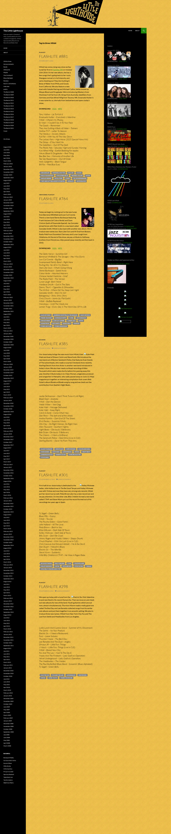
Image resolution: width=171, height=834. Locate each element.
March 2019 (7, 395)
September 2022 (8, 278)
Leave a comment (60, 348)
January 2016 (7, 501)
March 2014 (7, 562)
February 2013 (8, 598)
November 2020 (8, 339)
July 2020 (6, 350)
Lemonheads (67, 452)
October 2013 (7, 576)
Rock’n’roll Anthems (9, 83)
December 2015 (8, 503)
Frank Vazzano (46, 318)
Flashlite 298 (57, 70)
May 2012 (6, 623)
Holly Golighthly (47, 175)
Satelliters (58, 178)
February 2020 (8, 364)
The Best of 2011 (8, 100)
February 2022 (8, 297)
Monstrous (45, 323)
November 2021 (8, 306)
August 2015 (7, 515)
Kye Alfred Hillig (62, 175)
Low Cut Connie (58, 320)
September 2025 (8, 177)
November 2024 (8, 205)
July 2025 (6, 183)
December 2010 (8, 671)
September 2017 (8, 445)
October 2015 (7, 509)
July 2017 (6, 450)
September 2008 (8, 732)
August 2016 (7, 481)
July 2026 (6, 150)
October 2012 (7, 609)
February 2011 (8, 665)
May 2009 (6, 710)
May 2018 (6, 423)
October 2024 (7, 208)
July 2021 (6, 317)
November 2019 (8, 372)
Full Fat (71, 173)
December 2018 (8, 403)
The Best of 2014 (8, 109)
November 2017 (8, 439)
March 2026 (7, 161)
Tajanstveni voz (8, 777)
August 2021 (7, 314)
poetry (5, 89)
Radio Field (67, 323)
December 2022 (8, 269)
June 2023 (6, 253)
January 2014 (7, 567)
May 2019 (6, 389)
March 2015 (7, 528)
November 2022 (8, 272)
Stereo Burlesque (61, 326)
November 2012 (8, 606)
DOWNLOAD (122, 129)
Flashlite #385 (53, 343)
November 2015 (8, 506)
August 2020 (7, 347)
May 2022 (6, 289)
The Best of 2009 (8, 95)
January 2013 (7, 601)
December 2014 (8, 537)
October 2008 (7, 729)
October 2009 (7, 704)
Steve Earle (45, 457)
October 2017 (7, 442)
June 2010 (6, 682)
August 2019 (7, 381)
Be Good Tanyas (46, 563)
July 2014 (6, 551)
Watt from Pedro (8, 783)
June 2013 (6, 587)
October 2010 (7, 676)
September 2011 (8, 645)
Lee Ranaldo (71, 675)
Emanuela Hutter (59, 173)
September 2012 (8, 612)
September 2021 (8, 311)
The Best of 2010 (8, 97)
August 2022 (7, 281)
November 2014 (8, 540)
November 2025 (8, 172)
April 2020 (6, 359)
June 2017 (6, 453)
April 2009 (6, 712)
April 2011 (6, 659)
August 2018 (7, 414)
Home (130, 30)
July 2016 (6, 484)
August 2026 (7, 147)
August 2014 (7, 548)
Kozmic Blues (7, 763)
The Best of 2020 (8, 125)
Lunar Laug (72, 320)
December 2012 (8, 604)
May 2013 (6, 590)
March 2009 (7, 715)
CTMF (69, 563)
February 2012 (8, 632)
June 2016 (6, 487)
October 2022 (7, 275)
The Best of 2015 (8, 111)
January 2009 (7, 721)
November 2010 (8, 673)
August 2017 (7, 448)
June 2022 (6, 286)
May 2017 (6, 456)
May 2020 (6, 356)
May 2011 (6, 657)
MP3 (60, 109)
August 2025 (7, 180)
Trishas (88, 566)
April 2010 (6, 687)
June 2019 (6, 386)
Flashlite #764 (53, 198)
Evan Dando (45, 452)
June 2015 (6, 520)
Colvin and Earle (84, 449)
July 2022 (6, 283)
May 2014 (6, 556)
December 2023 (8, 236)
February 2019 (8, 398)
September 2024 (8, 211)
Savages (76, 323)
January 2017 (7, 467)
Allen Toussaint (46, 449)
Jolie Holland (79, 563)
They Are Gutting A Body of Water (53, 181)
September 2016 (8, 478)
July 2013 (6, 584)
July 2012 (6, 618)
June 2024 (6, 219)
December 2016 (8, 470)
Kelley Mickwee (46, 566)
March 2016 (7, 495)
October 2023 (7, 242)
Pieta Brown (67, 566)
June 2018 (6, 420)
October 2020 (7, 342)
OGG (54, 109)
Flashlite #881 (53, 56)
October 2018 (7, 409)
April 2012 (6, 626)
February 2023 (8, 264)
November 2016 (8, 473)
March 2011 (7, 662)
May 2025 (6, 189)
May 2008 (6, 740)
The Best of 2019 (8, 122)
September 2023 (8, 244)
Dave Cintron (85, 315)
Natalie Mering (46, 178)
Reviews (42, 340)
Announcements (8, 64)
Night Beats (86, 452)
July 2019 (6, 384)
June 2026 (6, 152)
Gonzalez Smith (60, 318)
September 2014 (8, 545)
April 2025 (6, 191)
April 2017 (6, 459)
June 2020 (6, 353)
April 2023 (6, 258)
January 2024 (7, 233)
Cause (5, 131)
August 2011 (7, 648)
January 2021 (7, 333)
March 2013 (7, 595)
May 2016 (6, 489)
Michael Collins (77, 175)
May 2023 (6, 255)
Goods (79, 173)
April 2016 (6, 492)
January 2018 (7, 434)
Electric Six (45, 675)
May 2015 (6, 523)
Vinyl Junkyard (8, 75)
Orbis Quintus (7, 769)
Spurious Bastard (8, 774)
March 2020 (7, 361)
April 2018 (6, 425)
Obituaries (43, 195)
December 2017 (8, 437)
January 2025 (7, 200)
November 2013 (8, 573)
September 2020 (8, 345)
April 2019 (6, 392)
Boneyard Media (8, 758)
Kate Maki (56, 452)
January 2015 (7, 534)
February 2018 (8, 431)
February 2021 (8, 331)
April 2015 (6, 526)
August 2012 (7, 615)
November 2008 (8, 726)
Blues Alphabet (8, 78)
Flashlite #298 (53, 586)
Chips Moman (70, 449)
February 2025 (8, 197)
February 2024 (8, 230)
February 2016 (8, 498)
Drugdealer (45, 173)
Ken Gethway (45, 320)
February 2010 (8, 693)
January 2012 (7, 634)
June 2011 (6, 654)
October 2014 (7, 542)
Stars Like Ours (46, 326)
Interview (6, 86)
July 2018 (6, 417)
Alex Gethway (46, 315)
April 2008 (6, 743)
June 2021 (6, 320)
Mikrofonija (7, 766)
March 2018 (7, 428)
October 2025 (7, 175)
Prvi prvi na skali (8, 771)
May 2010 (6, 684)
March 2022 (7, 294)
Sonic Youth (53, 678)
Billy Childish (59, 563)
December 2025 (8, 169)
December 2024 (8, 203)
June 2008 (6, 737)
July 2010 (6, 679)
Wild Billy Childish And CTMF (51, 569)
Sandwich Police (47, 454)
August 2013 (7, 581)
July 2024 (6, 216)
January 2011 (7, 668)
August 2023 (7, 247)
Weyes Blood (81, 181)
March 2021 (7, 328)
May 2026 (6, 155)
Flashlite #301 (53, 474)
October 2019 (7, 375)
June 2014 (6, 554)
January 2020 (7, 367)
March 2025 (7, 194)
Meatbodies (83, 675)
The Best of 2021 (8, 128)
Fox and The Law (58, 675)
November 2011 (8, 640)
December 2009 (8, 698)
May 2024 (6, 222)
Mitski (88, 175)
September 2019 (8, 378)
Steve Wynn (79, 566)
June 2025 (6, 186)
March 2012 (7, 629)
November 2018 (8, 406)
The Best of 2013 (8, 106)
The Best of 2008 (8, 92)
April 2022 (6, 292)
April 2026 (6, 158)
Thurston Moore (66, 678)
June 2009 (6, 707)
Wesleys (71, 181)
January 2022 (7, 300)
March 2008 (7, 746)
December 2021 (8, 303)
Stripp (68, 178)
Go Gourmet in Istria (9, 760)
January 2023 (7, 267)
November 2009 (8, 701)
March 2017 (7, 462)
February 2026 (8, 164)
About (137, 30)
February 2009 (8, 718)
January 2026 (7, 166)
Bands (5, 67)
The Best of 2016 (8, 114)
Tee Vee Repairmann (79, 178)
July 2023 (6, 250)
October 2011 (7, 643)
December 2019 (8, 370)
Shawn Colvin (61, 454)
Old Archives (7, 61)
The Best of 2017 (8, 117)
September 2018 (8, 411)
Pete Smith (56, 323)
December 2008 (8, 723)
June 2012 (6, 620)
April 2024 (6, 225)
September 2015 (8, 512)
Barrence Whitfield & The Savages (65, 315)
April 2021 (6, 325)
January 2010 (7, 696)
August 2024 (7, 214)
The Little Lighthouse (13, 30)
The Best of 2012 (8, 103)
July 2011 (6, 651)
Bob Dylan (59, 449)
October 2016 (7, 476)
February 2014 (8, 565)
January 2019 (7, 400)
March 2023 (7, 261)
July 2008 (6, 735)
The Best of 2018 (8, 120)
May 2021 (6, 322)
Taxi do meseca (8, 780)
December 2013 (8, 570)
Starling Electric (75, 454)
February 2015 (8, 531)
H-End (71, 318)
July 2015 (6, 517)
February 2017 (8, 464)
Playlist (42, 52)
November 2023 (8, 239)
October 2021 (7, 308)
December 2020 (8, 336)
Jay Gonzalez (81, 318)
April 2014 (6, 559)
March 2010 (7, 690)
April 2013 (6, 593)
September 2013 (8, 579)
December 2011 (8, 637)
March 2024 (7, 228)
